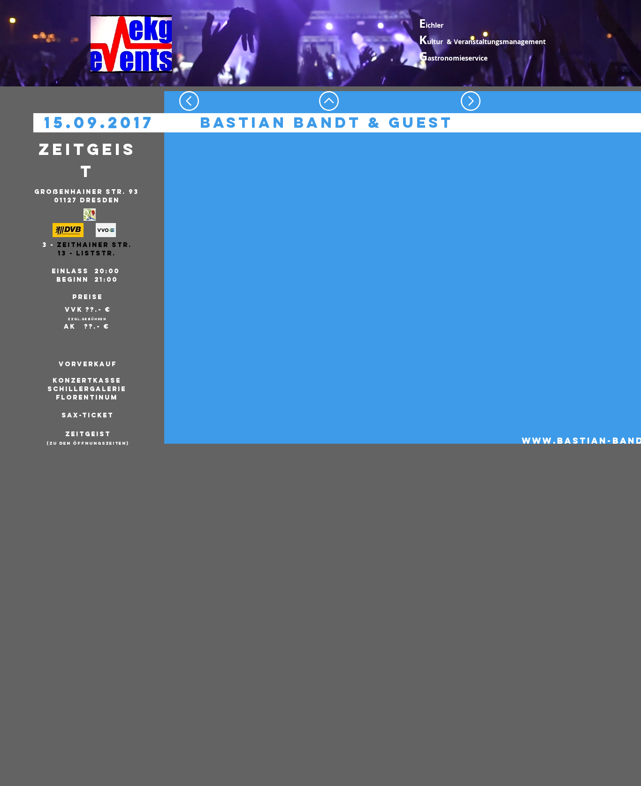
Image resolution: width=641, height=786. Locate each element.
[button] (86, 389)
